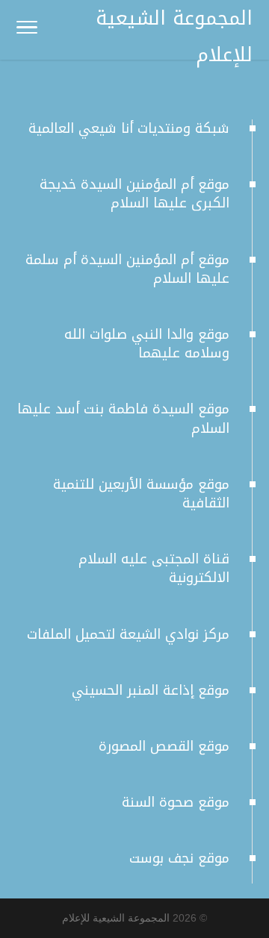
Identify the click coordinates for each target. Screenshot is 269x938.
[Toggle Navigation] (26, 30)
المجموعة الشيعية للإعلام (116, 918)
